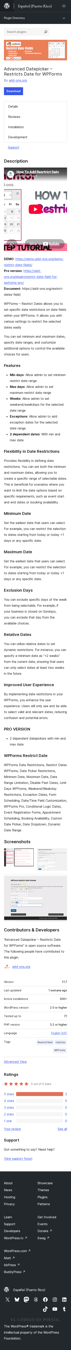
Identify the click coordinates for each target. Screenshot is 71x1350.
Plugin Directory (14, 18)
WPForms (59, 1050)
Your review (12, 1129)
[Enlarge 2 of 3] (62, 853)
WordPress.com (17, 1251)
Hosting (9, 1197)
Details (13, 106)
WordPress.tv (15, 1238)
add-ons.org (18, 80)
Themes (43, 1190)
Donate (44, 1231)
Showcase (45, 1183)
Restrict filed (45, 1042)
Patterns (43, 1204)
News (8, 1190)
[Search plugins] (46, 32)
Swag (43, 1238)
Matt (9, 1258)
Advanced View (15, 1062)
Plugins (42, 1197)
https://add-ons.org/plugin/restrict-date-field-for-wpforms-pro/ (31, 277)
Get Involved (46, 1217)
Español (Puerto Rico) (29, 1290)
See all (62, 1129)
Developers (12, 1231)
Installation (16, 127)
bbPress (12, 1265)
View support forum (18, 1159)
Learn (8, 1217)
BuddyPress (14, 1272)
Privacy (9, 1204)
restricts (60, 1042)
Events (42, 1224)
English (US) (59, 1033)
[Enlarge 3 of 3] (62, 879)
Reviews (14, 117)
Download (14, 91)
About (8, 1183)
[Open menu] (64, 6)
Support (13, 147)
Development (17, 137)
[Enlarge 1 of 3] (29, 853)
